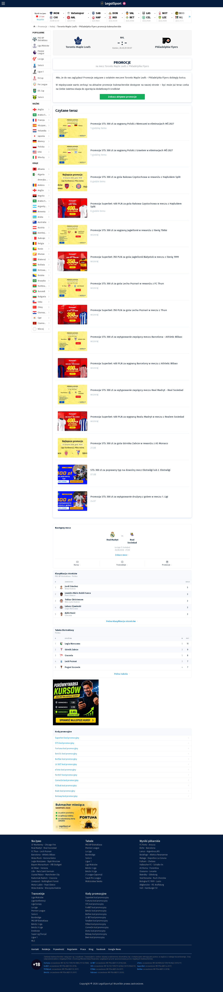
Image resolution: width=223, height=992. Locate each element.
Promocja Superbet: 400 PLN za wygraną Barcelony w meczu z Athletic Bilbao (134, 363)
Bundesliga (90, 855)
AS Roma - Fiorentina (149, 868)
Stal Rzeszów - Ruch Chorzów (153, 878)
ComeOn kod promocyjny (97, 927)
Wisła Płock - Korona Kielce (43, 858)
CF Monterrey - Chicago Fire (43, 845)
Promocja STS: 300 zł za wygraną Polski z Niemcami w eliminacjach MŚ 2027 (132, 123)
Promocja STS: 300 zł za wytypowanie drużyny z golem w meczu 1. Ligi (129, 496)
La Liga (88, 851)
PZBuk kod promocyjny (95, 924)
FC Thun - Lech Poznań (41, 851)
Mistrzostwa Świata (93, 881)
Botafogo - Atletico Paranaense (154, 855)
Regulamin (72, 949)
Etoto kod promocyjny (95, 931)
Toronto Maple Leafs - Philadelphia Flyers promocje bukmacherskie (89, 26)
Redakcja (46, 949)
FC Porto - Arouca (147, 845)
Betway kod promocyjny (96, 934)
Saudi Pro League (93, 878)
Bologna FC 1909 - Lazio (150, 881)
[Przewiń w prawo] (188, 16)
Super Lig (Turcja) (39, 934)
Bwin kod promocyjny (95, 937)
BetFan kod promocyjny (96, 914)
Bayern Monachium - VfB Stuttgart (46, 865)
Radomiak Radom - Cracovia (44, 878)
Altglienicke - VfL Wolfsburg (152, 885)
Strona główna (34, 27)
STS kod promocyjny (94, 904)
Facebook (100, 949)
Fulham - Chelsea (147, 861)
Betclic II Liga (91, 871)
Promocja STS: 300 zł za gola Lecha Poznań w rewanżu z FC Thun (127, 283)
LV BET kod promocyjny (95, 917)
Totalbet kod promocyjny (96, 921)
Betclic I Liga (90, 868)
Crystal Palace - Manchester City (45, 875)
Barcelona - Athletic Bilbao (43, 855)
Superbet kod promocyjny (97, 897)
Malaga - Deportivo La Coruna (153, 858)
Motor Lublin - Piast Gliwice (43, 885)
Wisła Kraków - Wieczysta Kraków (46, 888)
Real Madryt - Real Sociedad (43, 848)
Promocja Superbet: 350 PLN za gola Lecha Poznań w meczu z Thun (128, 310)
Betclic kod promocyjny (95, 911)
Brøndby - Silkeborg (148, 875)
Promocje (42, 26)
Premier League (92, 848)
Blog (91, 949)
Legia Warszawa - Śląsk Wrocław (45, 861)
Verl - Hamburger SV (149, 888)
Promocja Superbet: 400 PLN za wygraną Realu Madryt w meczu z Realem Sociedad (137, 416)
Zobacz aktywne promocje (122, 96)
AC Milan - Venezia (39, 868)
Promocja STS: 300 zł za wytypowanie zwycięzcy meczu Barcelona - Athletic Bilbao (136, 336)
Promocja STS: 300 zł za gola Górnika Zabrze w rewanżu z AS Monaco (129, 443)
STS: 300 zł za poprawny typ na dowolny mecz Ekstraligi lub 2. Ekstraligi (130, 470)
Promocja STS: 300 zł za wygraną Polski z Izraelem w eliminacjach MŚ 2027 (131, 150)
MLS (33, 941)
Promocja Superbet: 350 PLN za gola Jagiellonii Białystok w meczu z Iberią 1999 (134, 256)
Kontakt (35, 949)
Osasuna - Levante (148, 871)
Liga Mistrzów (91, 865)
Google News (114, 949)
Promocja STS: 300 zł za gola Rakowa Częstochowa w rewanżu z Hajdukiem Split (135, 177)
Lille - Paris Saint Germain (42, 871)
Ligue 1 (88, 861)
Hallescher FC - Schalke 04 (151, 865)
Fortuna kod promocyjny (96, 901)
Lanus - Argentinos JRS (150, 851)
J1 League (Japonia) (93, 875)
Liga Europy (36, 904)
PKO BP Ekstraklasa (93, 845)
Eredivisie (35, 931)
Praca (83, 949)
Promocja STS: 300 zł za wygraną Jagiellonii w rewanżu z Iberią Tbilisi (128, 230)
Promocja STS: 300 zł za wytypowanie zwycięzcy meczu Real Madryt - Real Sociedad (136, 390)
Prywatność (58, 949)
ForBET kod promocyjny (95, 907)
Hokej (52, 26)
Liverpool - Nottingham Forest (44, 881)
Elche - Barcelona (147, 848)
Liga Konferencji (38, 901)
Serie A (88, 858)
